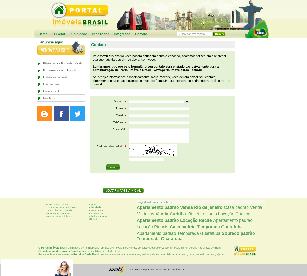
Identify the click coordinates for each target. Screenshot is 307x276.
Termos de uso (96, 210)
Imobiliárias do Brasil (57, 204)
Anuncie (93, 204)
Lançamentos (51, 84)
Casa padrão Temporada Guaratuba (206, 226)
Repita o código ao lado (109, 146)
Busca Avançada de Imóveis (59, 70)
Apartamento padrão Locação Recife (174, 220)
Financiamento (51, 91)
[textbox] (156, 101)
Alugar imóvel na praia (58, 213)
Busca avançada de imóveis (61, 207)
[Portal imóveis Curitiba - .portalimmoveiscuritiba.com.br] (257, 29)
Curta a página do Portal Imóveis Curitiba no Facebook (61, 113)
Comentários (120, 129)
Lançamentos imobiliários (59, 216)
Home (42, 34)
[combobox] (159, 101)
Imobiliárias (100, 34)
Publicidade (78, 34)
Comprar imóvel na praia (59, 210)
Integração (122, 34)
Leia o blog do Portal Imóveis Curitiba (44, 113)
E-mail (119, 115)
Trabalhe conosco (98, 216)
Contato (141, 34)
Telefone (118, 122)
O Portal (58, 34)
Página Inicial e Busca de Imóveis (62, 63)
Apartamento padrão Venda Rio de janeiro (180, 207)
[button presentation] (187, 101)
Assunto (118, 101)
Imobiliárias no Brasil (55, 77)
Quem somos (96, 213)
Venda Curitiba (171, 213)
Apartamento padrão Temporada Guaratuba (178, 233)
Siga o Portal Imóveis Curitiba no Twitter (77, 113)
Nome (119, 108)
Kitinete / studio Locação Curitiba (218, 213)
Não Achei (49, 98)
